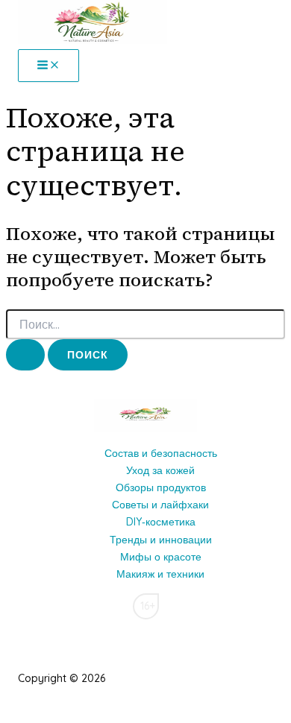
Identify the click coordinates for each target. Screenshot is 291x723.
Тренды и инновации (161, 539)
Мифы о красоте (160, 556)
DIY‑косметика (160, 521)
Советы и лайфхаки (160, 504)
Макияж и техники (160, 574)
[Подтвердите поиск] (25, 354)
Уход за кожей (160, 470)
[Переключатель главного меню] (48, 65)
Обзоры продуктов (161, 487)
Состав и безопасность (160, 453)
